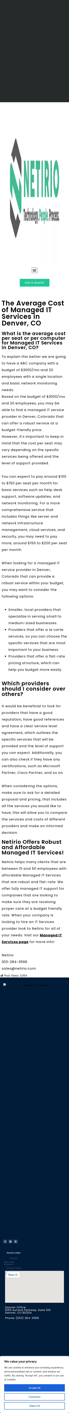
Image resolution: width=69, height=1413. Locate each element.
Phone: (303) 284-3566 (22, 1318)
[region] (34, 1384)
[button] (34, 270)
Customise (34, 1396)
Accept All (34, 1387)
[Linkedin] (10, 1241)
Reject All (34, 1405)
